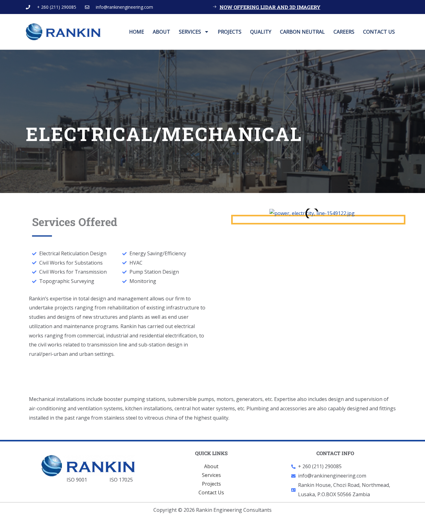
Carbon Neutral (302, 31)
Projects (229, 31)
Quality (260, 31)
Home (136, 31)
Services (190, 31)
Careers (344, 31)
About (161, 31)
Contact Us (379, 31)
